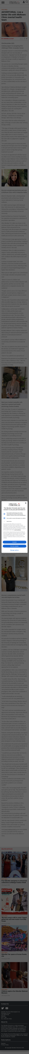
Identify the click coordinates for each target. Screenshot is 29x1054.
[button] (14, 521)
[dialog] (14, 527)
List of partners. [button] (17, 529)
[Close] (25, 503)
